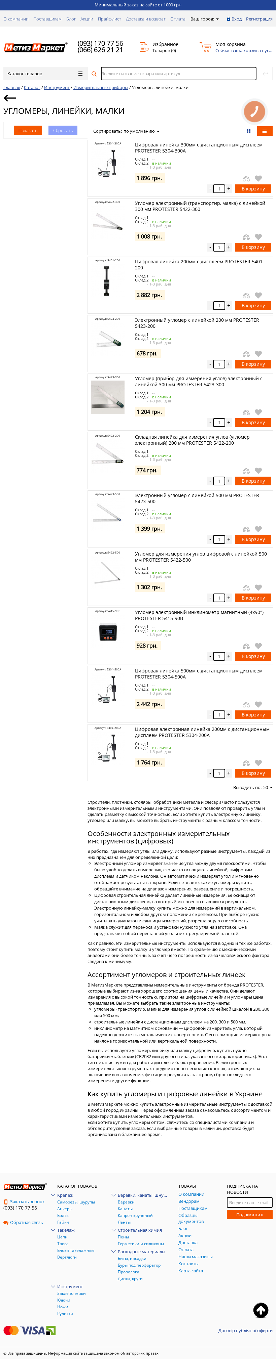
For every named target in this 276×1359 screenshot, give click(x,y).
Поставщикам (47, 19)
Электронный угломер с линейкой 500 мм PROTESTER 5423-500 (197, 498)
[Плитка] (249, 131)
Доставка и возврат (146, 19)
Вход (237, 19)
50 (265, 787)
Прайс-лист (109, 19)
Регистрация (259, 19)
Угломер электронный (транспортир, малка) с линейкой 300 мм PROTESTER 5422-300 (200, 206)
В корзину (253, 188)
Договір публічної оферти (245, 1330)
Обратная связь (26, 1222)
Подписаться (249, 1215)
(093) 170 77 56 (100, 43)
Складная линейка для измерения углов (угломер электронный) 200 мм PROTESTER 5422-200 (192, 440)
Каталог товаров (24, 74)
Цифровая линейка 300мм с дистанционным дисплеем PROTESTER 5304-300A (199, 147)
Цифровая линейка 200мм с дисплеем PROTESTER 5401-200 (199, 264)
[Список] (265, 131)
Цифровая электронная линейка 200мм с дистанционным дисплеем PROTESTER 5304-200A (202, 732)
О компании (16, 19)
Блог (71, 19)
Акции (86, 19)
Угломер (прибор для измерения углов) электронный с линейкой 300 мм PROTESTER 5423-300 (199, 381)
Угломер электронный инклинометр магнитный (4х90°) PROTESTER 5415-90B (199, 615)
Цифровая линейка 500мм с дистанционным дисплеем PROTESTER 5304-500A (199, 673)
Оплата (177, 19)
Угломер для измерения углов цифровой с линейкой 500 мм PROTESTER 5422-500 (201, 557)
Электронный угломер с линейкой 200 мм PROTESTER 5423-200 (197, 323)
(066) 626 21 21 (100, 49)
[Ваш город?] (217, 19)
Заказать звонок (27, 1201)
